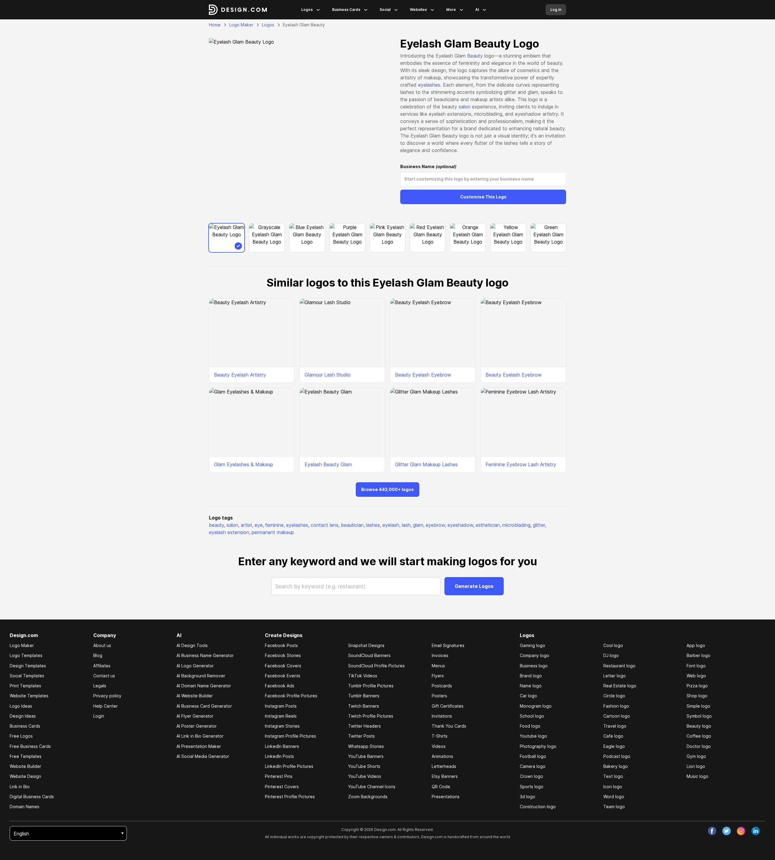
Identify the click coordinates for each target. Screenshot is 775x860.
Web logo (696, 675)
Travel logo (614, 726)
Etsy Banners (445, 776)
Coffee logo (699, 736)
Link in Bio (20, 786)
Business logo (534, 665)
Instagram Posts (281, 706)
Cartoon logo (616, 716)
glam (418, 525)
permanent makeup (273, 532)
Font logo (696, 665)
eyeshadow (460, 525)
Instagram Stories (282, 726)
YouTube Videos (364, 776)
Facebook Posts (281, 645)
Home (215, 24)
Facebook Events (282, 675)
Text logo (613, 776)
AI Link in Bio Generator (199, 736)
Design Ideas (23, 716)
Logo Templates (26, 655)
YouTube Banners (366, 756)
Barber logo (699, 655)
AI (477, 9)
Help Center (105, 706)
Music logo (697, 776)
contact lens (325, 525)
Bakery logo (615, 766)
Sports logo (531, 786)
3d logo (527, 796)
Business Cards (346, 9)
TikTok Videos (362, 675)
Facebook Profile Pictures (291, 695)
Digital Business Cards (32, 796)
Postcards (442, 685)
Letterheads (444, 766)
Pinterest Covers (282, 786)
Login (98, 716)
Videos (439, 746)
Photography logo (538, 746)
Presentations (446, 796)
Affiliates (101, 665)
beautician (353, 525)
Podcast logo (616, 756)
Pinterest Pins (278, 776)
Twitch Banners (363, 706)
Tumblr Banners (363, 695)
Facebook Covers (283, 665)
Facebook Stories (283, 655)
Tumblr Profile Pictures (371, 685)
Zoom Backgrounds (368, 796)
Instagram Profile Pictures (290, 736)
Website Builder (25, 766)
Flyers (438, 675)
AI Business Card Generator (204, 706)
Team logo (614, 806)
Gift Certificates (447, 706)
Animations (442, 756)
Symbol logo (699, 716)
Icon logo (612, 786)
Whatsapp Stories (366, 746)
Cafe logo (613, 736)
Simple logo (698, 706)
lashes (373, 525)
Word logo (613, 796)
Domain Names (24, 806)
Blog (97, 655)
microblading (517, 525)
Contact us (104, 675)
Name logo (531, 685)
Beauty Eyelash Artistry (240, 375)
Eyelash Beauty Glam (328, 464)
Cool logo (613, 645)
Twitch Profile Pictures (370, 716)
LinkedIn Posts (279, 756)
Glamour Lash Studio (328, 375)
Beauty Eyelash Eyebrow (423, 375)
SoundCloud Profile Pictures (376, 665)
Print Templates (25, 685)
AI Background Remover (200, 675)
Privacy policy (107, 695)
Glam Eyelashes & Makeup (243, 464)
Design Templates (28, 665)
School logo (532, 716)
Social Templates (27, 675)
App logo (696, 645)
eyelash (391, 525)
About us (102, 645)
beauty (217, 525)
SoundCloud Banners (369, 655)
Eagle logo (614, 746)
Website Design (25, 776)
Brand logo (531, 675)
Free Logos (21, 736)
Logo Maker (241, 24)
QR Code (441, 786)
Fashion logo (616, 706)
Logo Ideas (21, 706)
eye (259, 525)
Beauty (475, 56)
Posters (439, 695)
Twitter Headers (364, 726)
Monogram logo (536, 706)
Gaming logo (532, 645)
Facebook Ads (279, 685)
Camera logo (533, 766)
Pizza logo (697, 685)
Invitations (442, 716)
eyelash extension (229, 532)
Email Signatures (448, 645)
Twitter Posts (361, 736)
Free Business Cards (30, 746)
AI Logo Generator (195, 665)
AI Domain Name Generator (203, 685)
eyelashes (429, 85)
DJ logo (611, 655)
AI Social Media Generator (202, 756)
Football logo (533, 756)
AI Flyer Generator (194, 716)
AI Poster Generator (196, 726)
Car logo (528, 695)
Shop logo (697, 695)
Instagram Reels (281, 716)
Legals (99, 685)
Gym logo (696, 756)
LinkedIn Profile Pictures (289, 766)
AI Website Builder (194, 695)
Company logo (534, 655)
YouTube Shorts (364, 766)
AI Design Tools (192, 645)
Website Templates (29, 695)
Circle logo (614, 695)
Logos (307, 9)
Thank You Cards (449, 726)
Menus (438, 665)
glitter (539, 525)
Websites (418, 9)
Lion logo (696, 766)
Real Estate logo (619, 685)
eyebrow (436, 525)
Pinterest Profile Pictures (290, 796)
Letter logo (614, 675)
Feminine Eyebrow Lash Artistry (521, 464)
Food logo (530, 726)
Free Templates (25, 756)
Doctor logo (699, 746)
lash (407, 525)
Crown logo (531, 776)
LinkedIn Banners (282, 746)
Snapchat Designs (366, 645)
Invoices (440, 655)
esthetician (488, 525)
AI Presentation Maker (198, 746)
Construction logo (538, 806)
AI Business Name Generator (205, 655)
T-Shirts (439, 736)
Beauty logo (699, 726)
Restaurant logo (619, 665)
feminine (275, 525)
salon (464, 107)
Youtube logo (533, 736)
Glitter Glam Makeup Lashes (426, 464)
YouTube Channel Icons (371, 786)
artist (247, 525)
